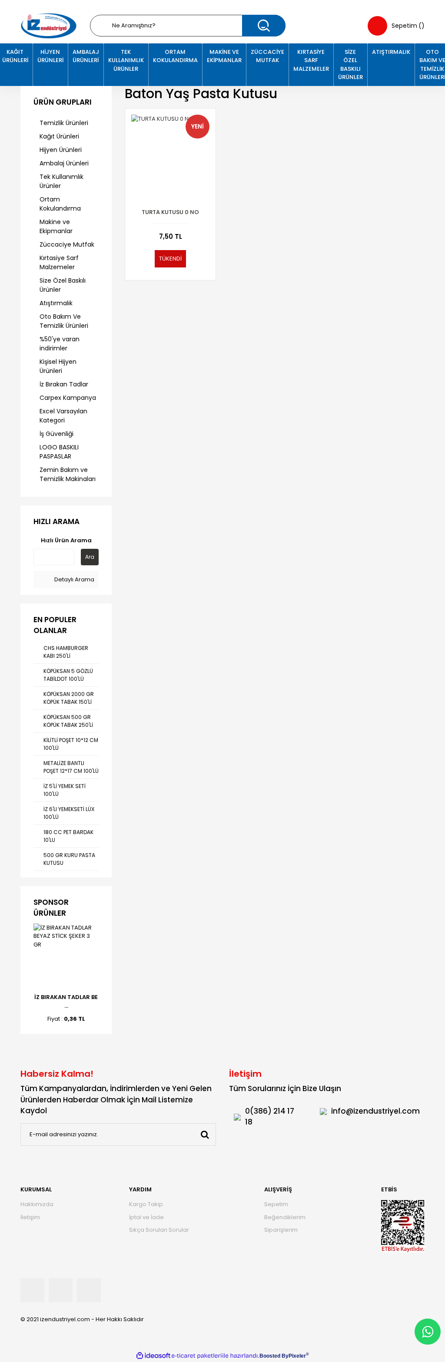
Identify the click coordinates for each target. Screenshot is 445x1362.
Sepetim (276, 1204)
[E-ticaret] (196, 1356)
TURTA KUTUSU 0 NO (170, 212)
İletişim (30, 1217)
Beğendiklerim (285, 1217)
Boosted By (274, 1356)
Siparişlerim (281, 1230)
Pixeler (297, 1356)
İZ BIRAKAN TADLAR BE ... (66, 1001)
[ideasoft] (153, 1356)
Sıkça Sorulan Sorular (159, 1230)
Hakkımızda (36, 1204)
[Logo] (48, 26)
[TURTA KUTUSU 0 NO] (170, 154)
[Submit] (205, 1134)
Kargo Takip (146, 1204)
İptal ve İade (146, 1217)
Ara (89, 557)
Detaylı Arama (73, 579)
